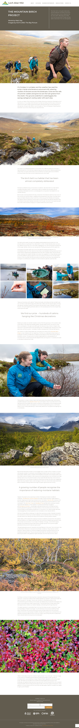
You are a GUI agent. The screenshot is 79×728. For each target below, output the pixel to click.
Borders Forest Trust (35, 401)
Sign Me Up (49, 707)
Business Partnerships (48, 3)
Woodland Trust (40, 503)
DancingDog (44, 725)
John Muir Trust (29, 503)
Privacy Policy (50, 725)
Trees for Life (50, 500)
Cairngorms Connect (25, 506)
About (32, 3)
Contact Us (68, 3)
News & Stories (59, 3)
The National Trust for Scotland (30, 498)
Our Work (38, 3)
